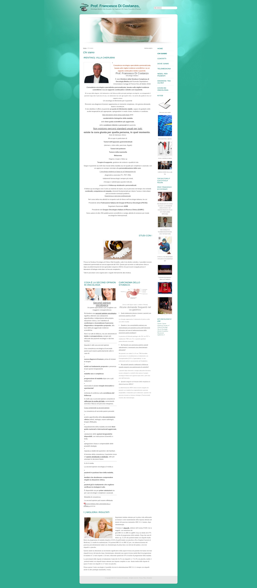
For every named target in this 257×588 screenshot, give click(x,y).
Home (84, 48)
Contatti (161, 59)
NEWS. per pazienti (162, 75)
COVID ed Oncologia (162, 89)
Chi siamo (162, 54)
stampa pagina (148, 48)
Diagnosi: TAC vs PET (164, 82)
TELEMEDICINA (164, 69)
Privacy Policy (142, 578)
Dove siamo (163, 64)
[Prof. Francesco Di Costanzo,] (84, 7)
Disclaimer (149, 578)
